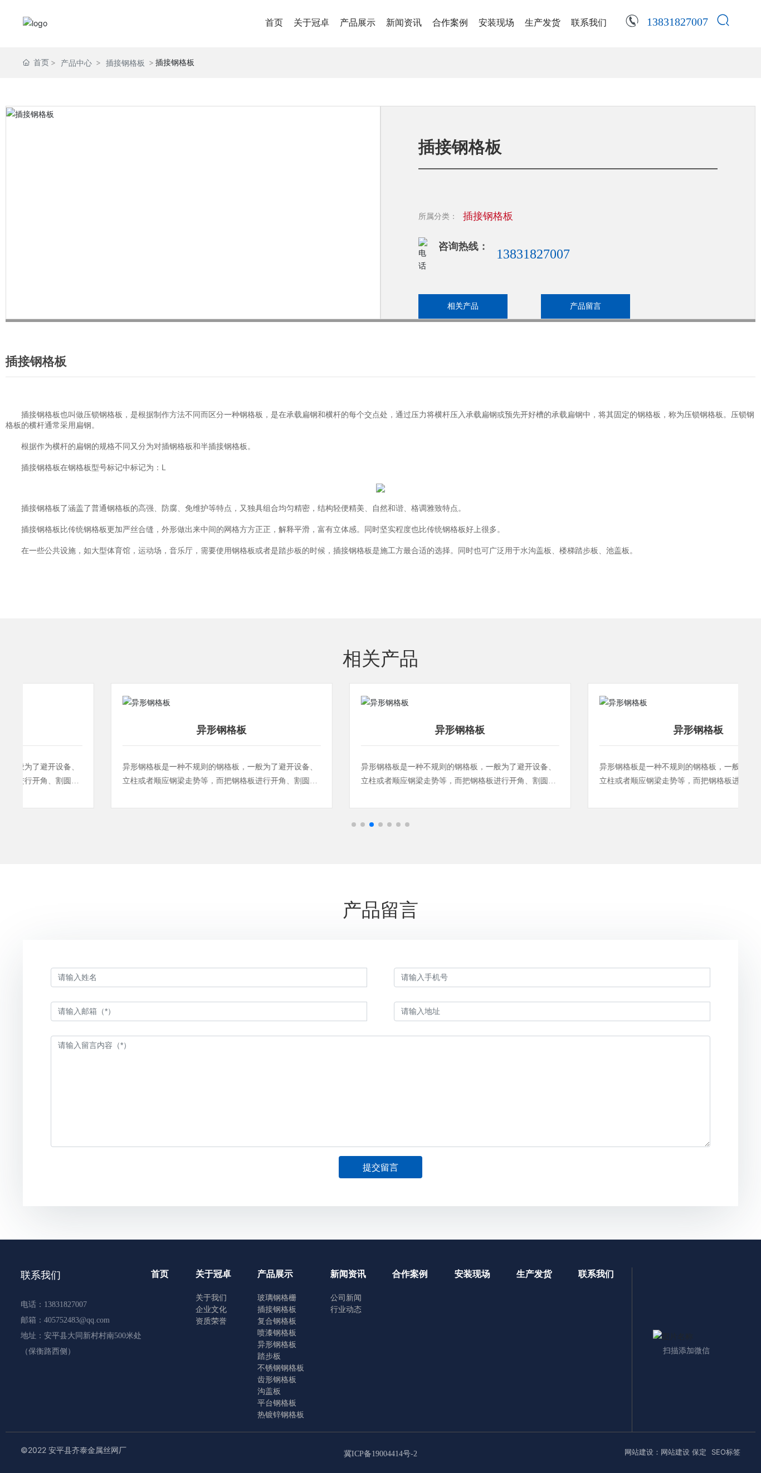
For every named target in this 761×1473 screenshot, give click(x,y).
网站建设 (675, 1451)
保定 (700, 1451)
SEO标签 (725, 1451)
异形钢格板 (142, 729)
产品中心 (76, 62)
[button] (354, 824)
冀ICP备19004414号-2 (380, 1454)
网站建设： (643, 1451)
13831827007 (533, 254)
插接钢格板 (125, 62)
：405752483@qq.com (73, 1320)
